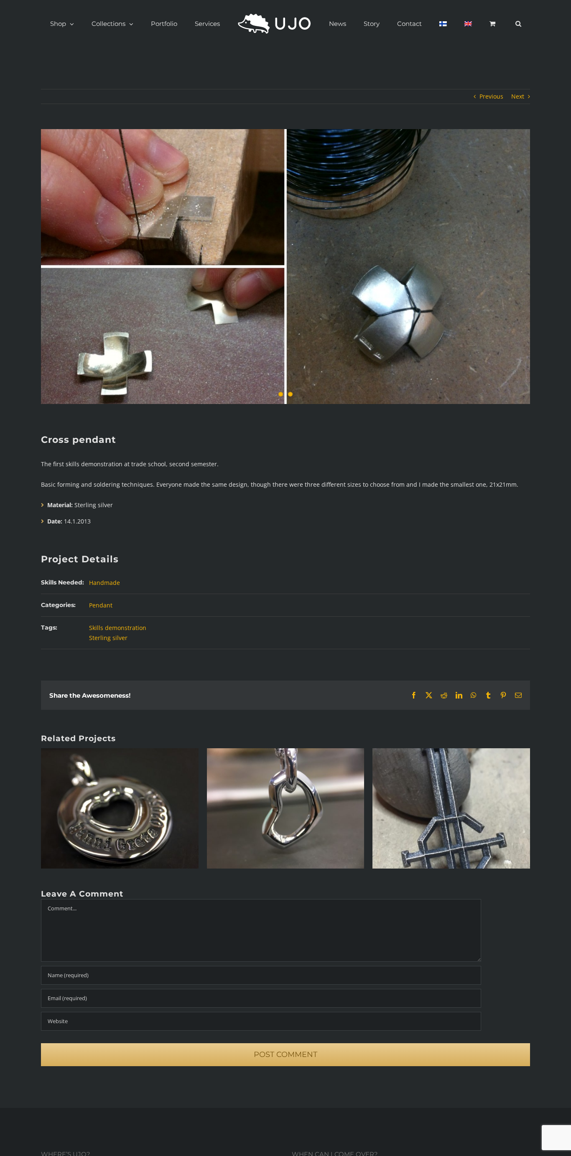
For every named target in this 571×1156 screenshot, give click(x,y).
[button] (474, 23)
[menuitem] (420, 23)
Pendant (100, 605)
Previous (491, 96)
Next (517, 96)
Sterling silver (108, 638)
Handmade (104, 583)
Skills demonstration (117, 628)
